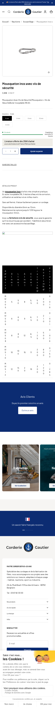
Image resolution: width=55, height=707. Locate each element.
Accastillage (28, 21)
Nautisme (16, 21)
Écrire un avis (27, 410)
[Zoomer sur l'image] (49, 72)
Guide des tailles (9, 164)
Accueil (5, 21)
